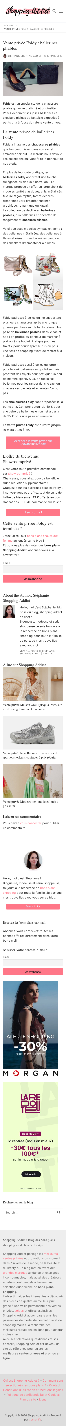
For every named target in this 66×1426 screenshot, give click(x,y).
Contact (54, 1385)
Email (6, 563)
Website (47, 653)
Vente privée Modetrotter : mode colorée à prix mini (30, 803)
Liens (42, 1399)
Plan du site (28, 1399)
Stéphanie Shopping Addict (24, 56)
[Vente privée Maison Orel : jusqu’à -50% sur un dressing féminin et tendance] (33, 684)
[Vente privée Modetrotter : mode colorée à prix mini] (33, 781)
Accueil (9, 25)
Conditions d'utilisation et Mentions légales (33, 1390)
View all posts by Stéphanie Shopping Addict (37, 652)
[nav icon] (61, 11)
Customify (35, 1419)
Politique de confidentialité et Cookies (33, 1394)
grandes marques (15, 1272)
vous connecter (30, 823)
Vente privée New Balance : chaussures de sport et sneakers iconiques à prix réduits (30, 755)
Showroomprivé (19, 473)
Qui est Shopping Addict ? (21, 1380)
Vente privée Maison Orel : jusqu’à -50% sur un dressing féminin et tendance (32, 706)
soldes (19, 1310)
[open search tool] (54, 11)
